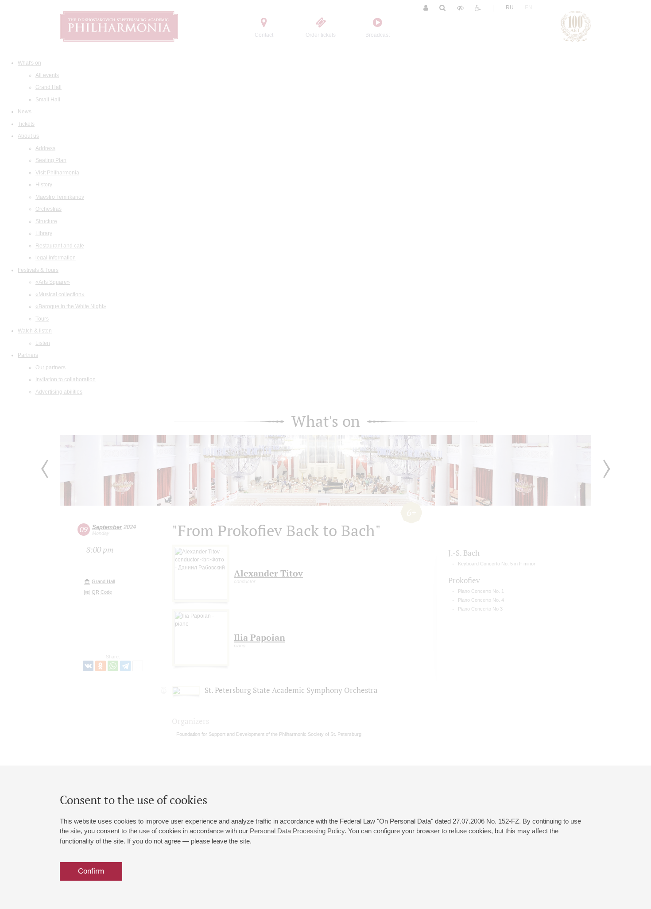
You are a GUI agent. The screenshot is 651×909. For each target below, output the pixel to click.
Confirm (91, 871)
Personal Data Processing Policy (297, 831)
